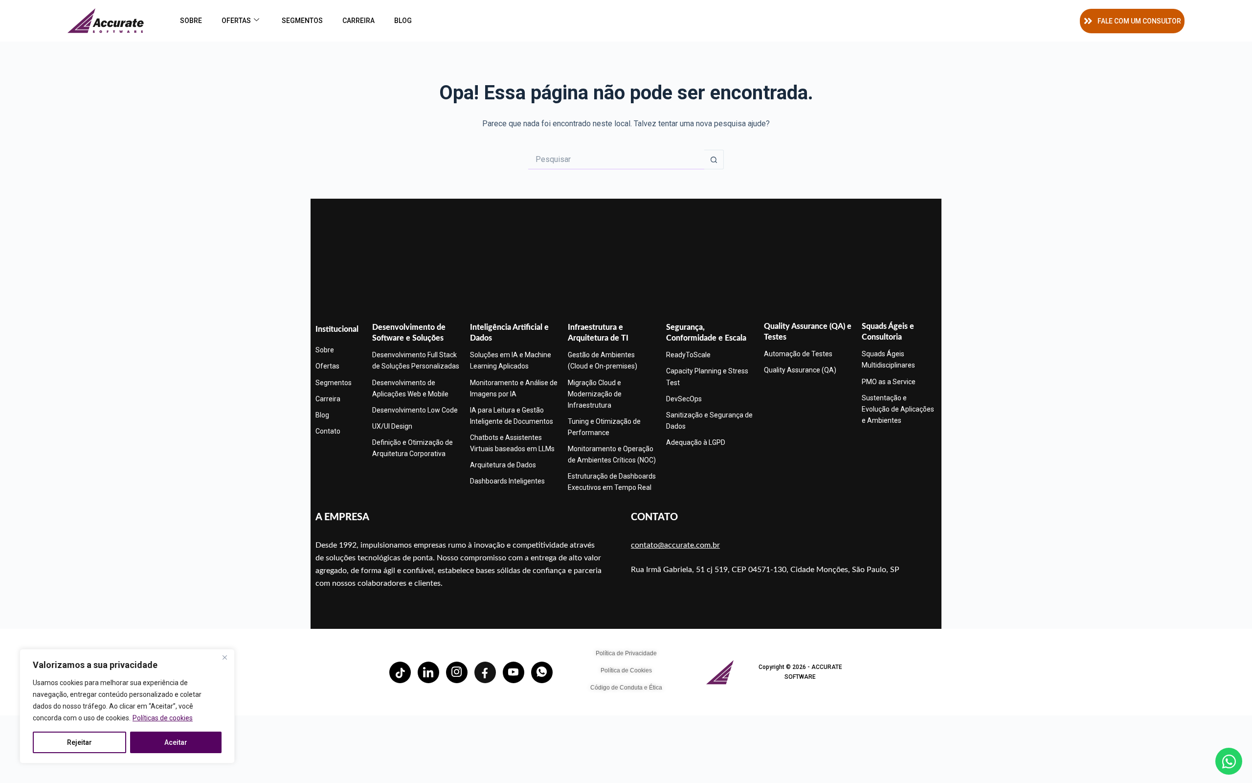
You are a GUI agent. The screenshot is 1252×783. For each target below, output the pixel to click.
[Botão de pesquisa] (714, 159)
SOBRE (191, 20)
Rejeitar (79, 742)
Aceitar (175, 742)
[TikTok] (400, 672)
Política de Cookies (626, 670)
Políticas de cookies (163, 718)
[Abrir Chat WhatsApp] (1228, 761)
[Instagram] (457, 672)
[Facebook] (485, 672)
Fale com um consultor (1139, 21)
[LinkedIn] (428, 672)
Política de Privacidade (626, 653)
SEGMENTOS (302, 20)
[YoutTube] (513, 672)
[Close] (224, 657)
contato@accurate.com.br (675, 545)
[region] (127, 706)
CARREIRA (358, 20)
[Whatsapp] (542, 672)
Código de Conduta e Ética (626, 687)
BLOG (403, 20)
